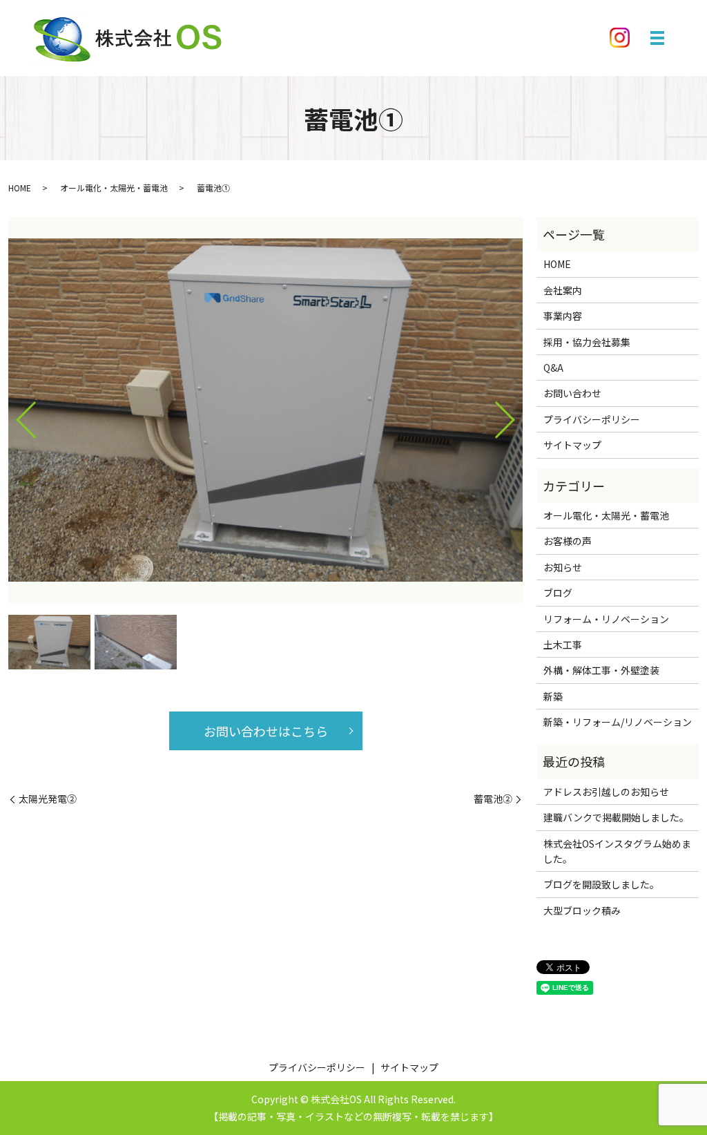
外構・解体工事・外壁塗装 (601, 670)
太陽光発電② (48, 798)
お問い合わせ (572, 393)
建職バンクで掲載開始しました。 (616, 817)
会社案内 (562, 290)
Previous (14, 414)
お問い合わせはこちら (266, 731)
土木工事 (562, 644)
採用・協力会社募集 (586, 342)
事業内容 (562, 316)
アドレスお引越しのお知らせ (606, 792)
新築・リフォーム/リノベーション (617, 722)
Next (516, 414)
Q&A (553, 367)
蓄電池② (493, 798)
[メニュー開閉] (657, 38)
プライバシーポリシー (591, 419)
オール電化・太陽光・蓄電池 (114, 187)
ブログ (557, 593)
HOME (19, 187)
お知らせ (562, 567)
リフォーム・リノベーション (606, 619)
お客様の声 (567, 541)
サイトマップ (572, 445)
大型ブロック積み (582, 910)
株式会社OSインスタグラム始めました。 (617, 851)
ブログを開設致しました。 (601, 884)
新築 (553, 696)
